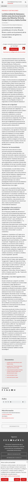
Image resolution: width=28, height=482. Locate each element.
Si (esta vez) (14, 49)
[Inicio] (14, 2)
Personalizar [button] (4, 479)
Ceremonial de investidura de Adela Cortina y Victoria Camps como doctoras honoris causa (15, 371)
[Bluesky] (18, 440)
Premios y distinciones (10, 10)
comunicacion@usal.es (7, 414)
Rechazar (17, 479)
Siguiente (23, 48)
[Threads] (20, 440)
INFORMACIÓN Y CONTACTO (14, 457)
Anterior (4, 48)
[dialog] (14, 471)
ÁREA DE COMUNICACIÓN (14, 454)
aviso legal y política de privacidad (10, 476)
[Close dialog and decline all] (27, 461)
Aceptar (23, 479)
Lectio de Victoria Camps (12, 377)
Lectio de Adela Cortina (12, 375)
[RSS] (23, 440)
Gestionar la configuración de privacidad (14, 52)
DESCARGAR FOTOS (14, 426)
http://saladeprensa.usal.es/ (8, 418)
